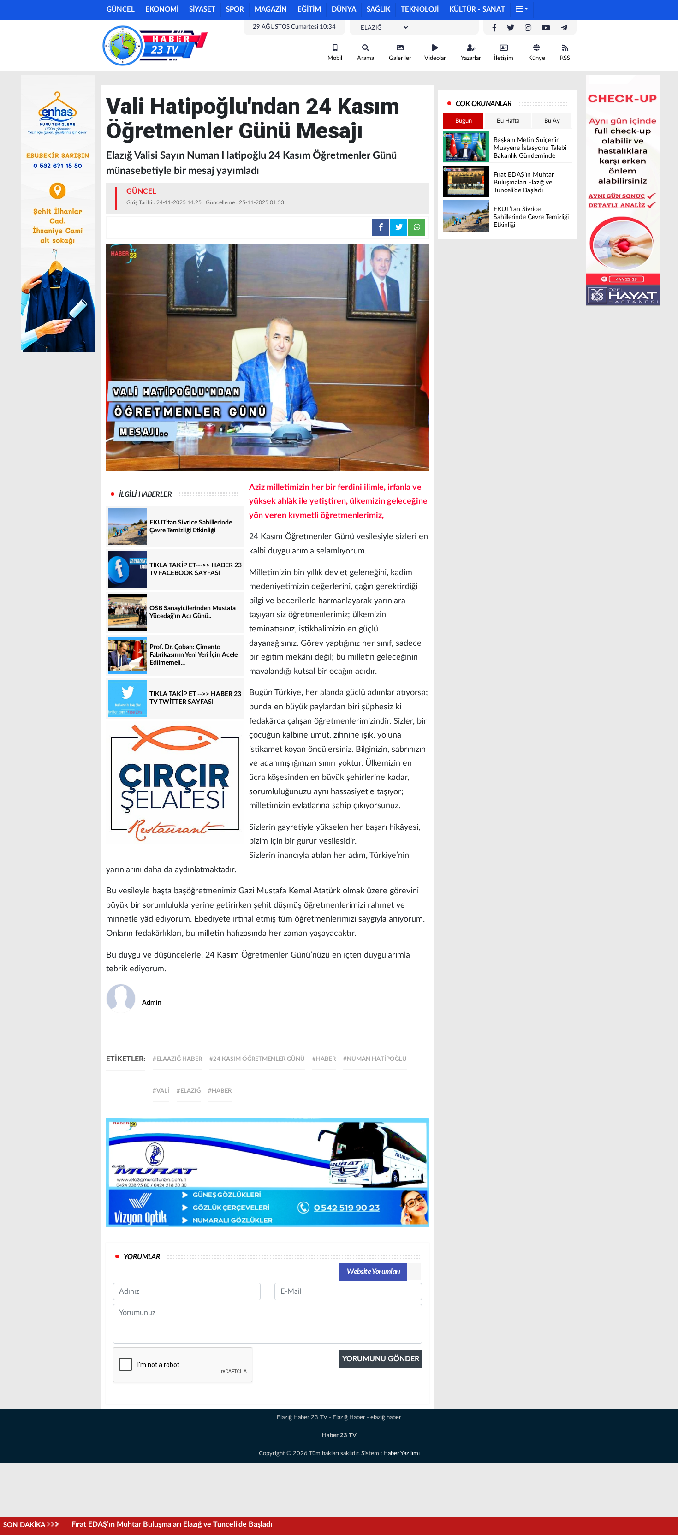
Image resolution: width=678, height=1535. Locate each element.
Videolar (435, 58)
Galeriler (400, 58)
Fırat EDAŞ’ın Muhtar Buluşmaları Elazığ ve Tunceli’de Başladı (171, 1524)
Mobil (334, 58)
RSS (565, 58)
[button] (522, 10)
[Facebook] (494, 28)
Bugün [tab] (463, 121)
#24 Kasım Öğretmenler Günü (257, 1059)
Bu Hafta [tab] (508, 121)
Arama (365, 58)
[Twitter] (510, 28)
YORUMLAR (142, 1257)
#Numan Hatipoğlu (375, 1059)
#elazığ (189, 1091)
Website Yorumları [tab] (373, 1271)
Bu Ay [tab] (552, 121)
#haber (324, 1059)
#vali (161, 1091)
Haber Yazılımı (401, 1454)
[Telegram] (564, 28)
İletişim (503, 58)
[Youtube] (546, 28)
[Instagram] (528, 28)
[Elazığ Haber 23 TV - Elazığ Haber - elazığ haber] (154, 45)
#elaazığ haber (177, 1059)
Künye (536, 58)
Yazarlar (471, 58)
